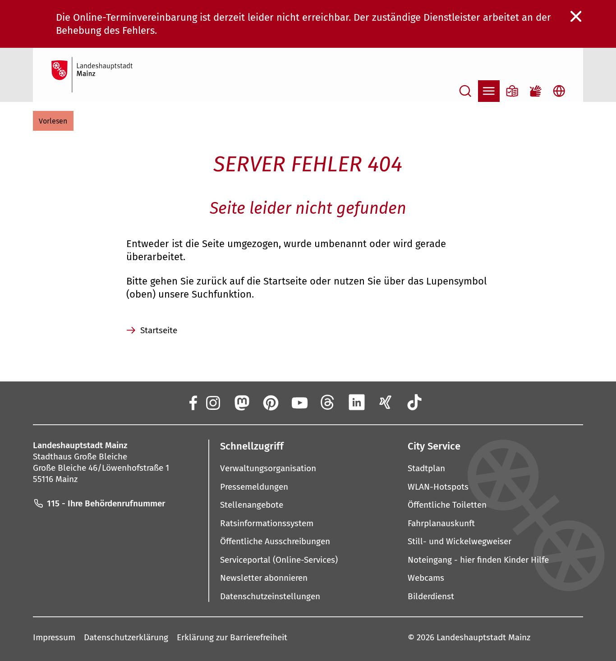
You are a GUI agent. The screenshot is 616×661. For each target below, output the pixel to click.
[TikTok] (414, 402)
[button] (53, 121)
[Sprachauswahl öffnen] (559, 91)
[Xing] (385, 402)
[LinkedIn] (357, 402)
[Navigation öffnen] (489, 91)
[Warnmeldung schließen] (576, 17)
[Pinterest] (270, 402)
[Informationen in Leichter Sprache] (512, 91)
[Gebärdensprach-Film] (536, 91)
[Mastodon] (241, 402)
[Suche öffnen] (465, 91)
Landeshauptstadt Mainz (483, 637)
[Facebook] (192, 402)
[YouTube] (299, 402)
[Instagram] (212, 402)
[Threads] (328, 402)
